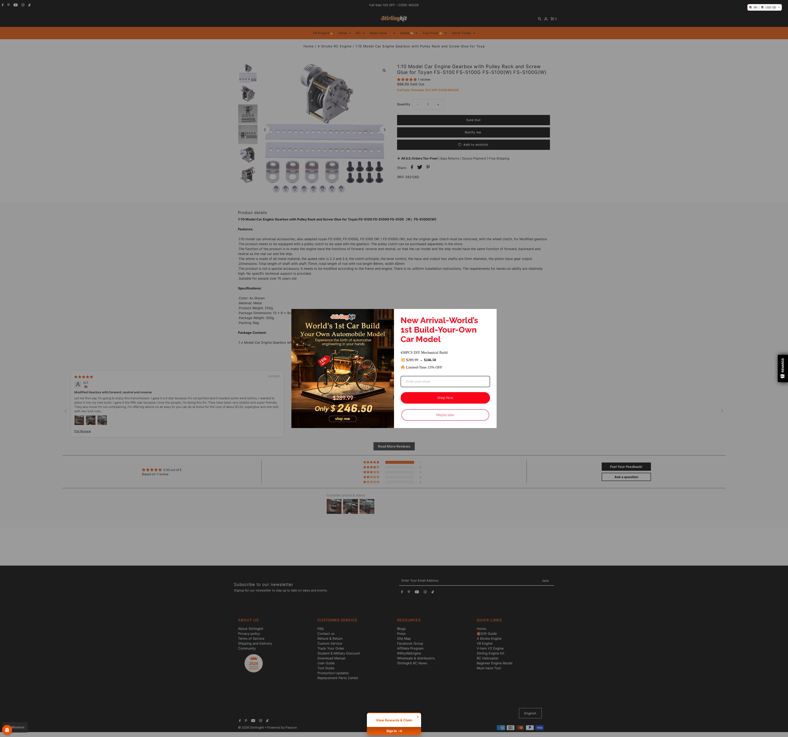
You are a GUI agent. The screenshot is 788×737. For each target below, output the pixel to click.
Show (7, 730)
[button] (764, 7)
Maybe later (445, 415)
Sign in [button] (391, 731)
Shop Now (445, 398)
